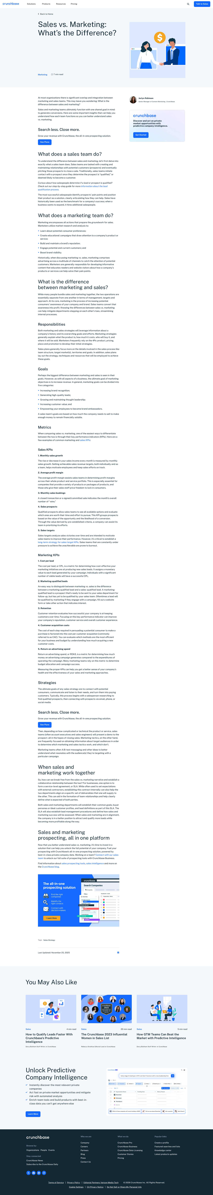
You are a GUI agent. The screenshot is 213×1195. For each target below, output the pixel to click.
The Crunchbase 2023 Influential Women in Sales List (104, 1036)
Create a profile (162, 1143)
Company (85, 1143)
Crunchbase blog (50, 866)
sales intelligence (95, 863)
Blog (83, 1154)
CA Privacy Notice (95, 1187)
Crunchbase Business (127, 1146)
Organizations (32, 1150)
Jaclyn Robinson (146, 98)
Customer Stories (125, 1154)
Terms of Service (56, 1182)
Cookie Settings (76, 1187)
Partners (84, 1150)
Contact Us (86, 1162)
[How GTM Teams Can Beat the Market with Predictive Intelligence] (162, 1009)
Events (51, 1150)
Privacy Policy (73, 1182)
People (44, 1150)
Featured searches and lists (167, 1146)
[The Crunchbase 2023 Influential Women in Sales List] (106, 1009)
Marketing (42, 74)
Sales (28, 1029)
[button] (31, 4)
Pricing (74, 4)
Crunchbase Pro (125, 1143)
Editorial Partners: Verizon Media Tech (101, 1182)
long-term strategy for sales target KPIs (58, 542)
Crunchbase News (34, 1160)
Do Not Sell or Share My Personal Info (124, 1187)
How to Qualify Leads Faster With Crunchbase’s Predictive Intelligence (49, 1038)
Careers (84, 1146)
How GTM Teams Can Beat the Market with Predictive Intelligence (161, 1036)
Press (83, 1158)
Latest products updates (166, 1154)
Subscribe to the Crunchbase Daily (42, 1164)
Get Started (140, 135)
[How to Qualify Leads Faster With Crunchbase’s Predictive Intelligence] (51, 1009)
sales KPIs (85, 440)
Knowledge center (163, 1150)
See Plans (44, 142)
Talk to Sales (202, 4)
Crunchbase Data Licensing (130, 1150)
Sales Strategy (49, 940)
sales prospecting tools (73, 863)
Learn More (33, 1114)
